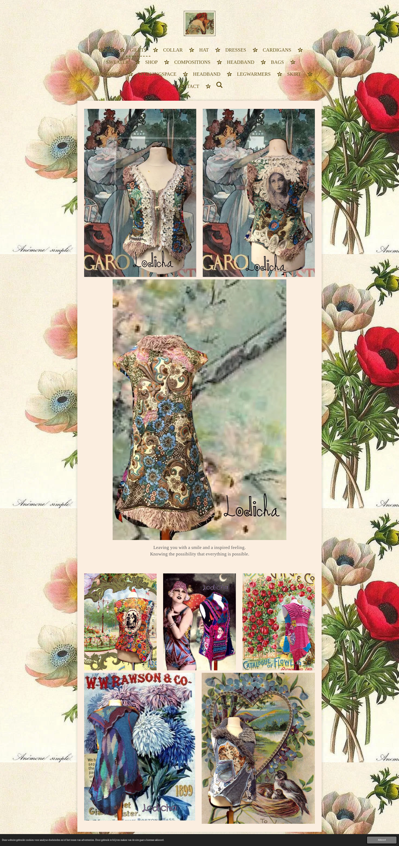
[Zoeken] (219, 85)
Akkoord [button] (382, 840)
